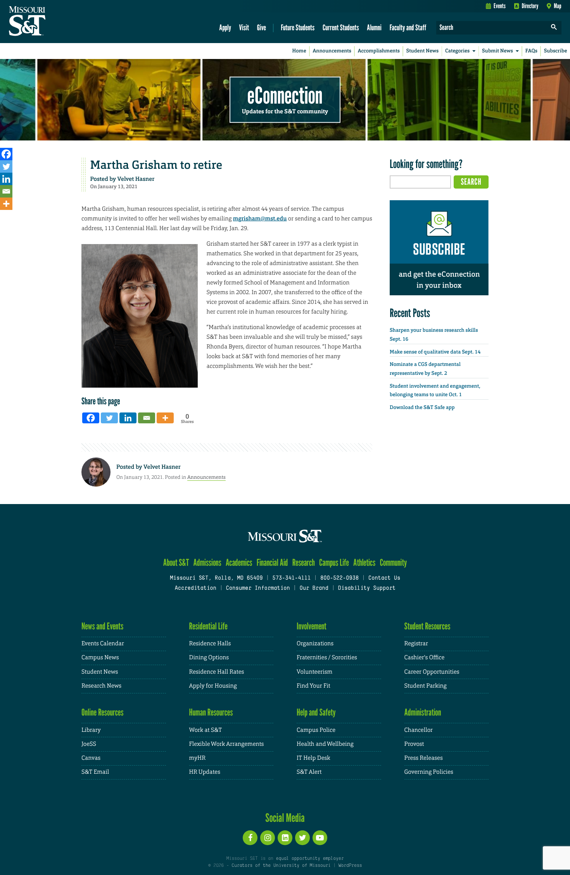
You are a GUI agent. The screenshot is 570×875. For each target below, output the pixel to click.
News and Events (102, 626)
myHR (197, 758)
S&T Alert (309, 772)
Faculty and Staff (408, 27)
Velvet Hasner (136, 179)
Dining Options (209, 657)
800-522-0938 (339, 578)
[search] (554, 28)
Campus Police (316, 730)
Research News (101, 686)
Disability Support (367, 588)
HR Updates (204, 772)
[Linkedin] (6, 179)
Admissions (207, 562)
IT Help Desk (313, 758)
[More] (6, 204)
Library (91, 730)
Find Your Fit (313, 686)
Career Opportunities (431, 672)
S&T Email (95, 772)
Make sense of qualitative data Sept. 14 (435, 352)
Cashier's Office (424, 657)
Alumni (374, 27)
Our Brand (313, 588)
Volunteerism (314, 672)
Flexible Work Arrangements (226, 744)
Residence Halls (210, 643)
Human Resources (211, 712)
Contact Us (384, 578)
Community (393, 562)
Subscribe (555, 51)
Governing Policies (428, 772)
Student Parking (425, 686)
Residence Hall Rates (216, 672)
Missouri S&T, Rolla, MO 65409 (216, 578)
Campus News (100, 657)
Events (500, 6)
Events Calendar (102, 643)
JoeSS (88, 744)
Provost (414, 744)
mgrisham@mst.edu (260, 218)
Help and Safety (316, 712)
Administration (422, 712)
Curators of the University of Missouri (280, 865)
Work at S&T (205, 730)
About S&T (176, 562)
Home (299, 51)
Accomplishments (379, 51)
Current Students (341, 27)
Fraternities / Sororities (327, 657)
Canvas (90, 758)
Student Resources (427, 626)
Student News (422, 51)
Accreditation (195, 588)
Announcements (332, 51)
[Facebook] (6, 154)
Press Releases (423, 758)
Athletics (364, 562)
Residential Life (208, 626)
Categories (457, 51)
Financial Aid (272, 562)
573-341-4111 (291, 578)
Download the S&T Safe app (422, 407)
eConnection (285, 95)
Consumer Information (258, 588)
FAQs (531, 51)
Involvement (311, 626)
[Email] (6, 191)
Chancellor (418, 730)
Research (303, 562)
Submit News (497, 51)
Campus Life (334, 562)
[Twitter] (6, 166)
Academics (239, 562)
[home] (52, 21)
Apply (225, 27)
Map (557, 6)
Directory (530, 6)
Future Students (297, 27)
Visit (244, 27)
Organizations (315, 643)
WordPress (350, 865)
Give (261, 27)
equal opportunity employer (310, 858)
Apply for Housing (213, 686)
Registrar (416, 643)
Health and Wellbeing (325, 744)
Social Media (284, 818)
